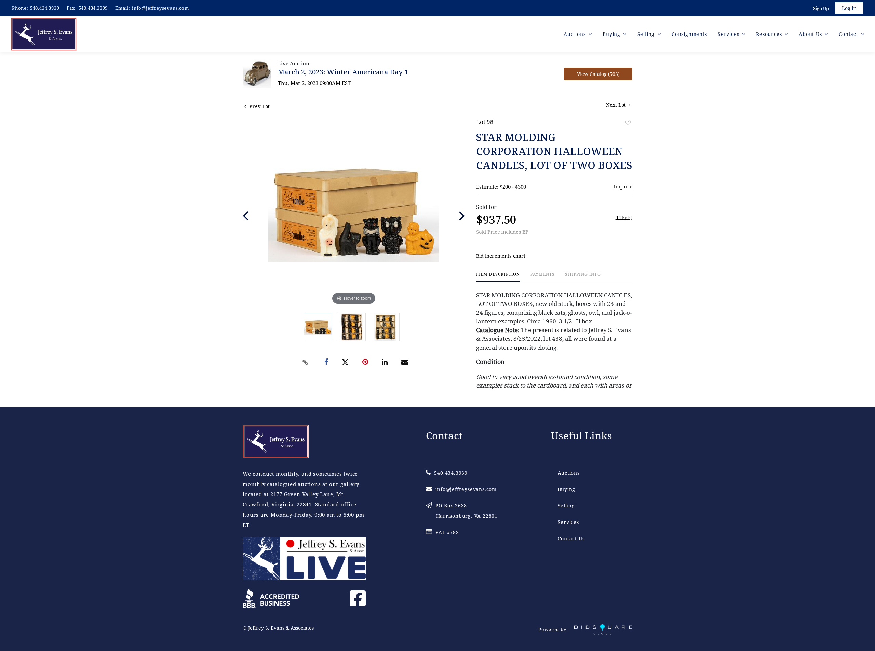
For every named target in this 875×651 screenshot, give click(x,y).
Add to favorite (628, 123)
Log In (849, 8)
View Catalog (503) (598, 74)
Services (568, 522)
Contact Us (571, 538)
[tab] (498, 277)
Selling (566, 505)
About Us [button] (811, 34)
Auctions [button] (575, 34)
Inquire (622, 186)
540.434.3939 (44, 8)
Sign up (821, 8)
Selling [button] (646, 34)
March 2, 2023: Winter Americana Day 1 (343, 72)
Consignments (689, 34)
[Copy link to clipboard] (305, 362)
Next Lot (616, 105)
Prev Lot (259, 106)
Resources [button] (769, 34)
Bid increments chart (501, 256)
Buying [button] (612, 34)
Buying (567, 489)
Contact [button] (849, 34)
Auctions (569, 473)
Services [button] (729, 34)
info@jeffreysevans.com (160, 8)
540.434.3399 (93, 8)
